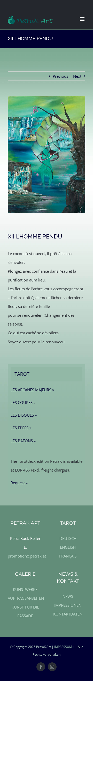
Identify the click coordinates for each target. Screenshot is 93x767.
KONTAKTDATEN (67, 614)
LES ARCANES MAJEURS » (32, 389)
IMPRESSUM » (64, 647)
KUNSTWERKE (25, 589)
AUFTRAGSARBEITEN (26, 598)
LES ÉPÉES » (21, 427)
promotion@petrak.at (27, 556)
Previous (60, 76)
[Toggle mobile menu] (82, 19)
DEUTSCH (67, 538)
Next (77, 76)
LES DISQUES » (24, 415)
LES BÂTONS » (23, 440)
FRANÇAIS (67, 556)
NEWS (68, 596)
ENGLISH (68, 547)
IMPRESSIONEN (67, 605)
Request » (19, 482)
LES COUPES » (23, 402)
